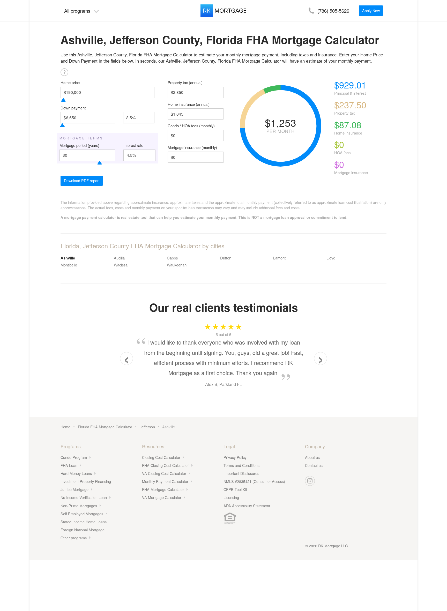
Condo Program (74, 457)
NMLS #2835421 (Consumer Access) (254, 481)
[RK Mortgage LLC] (223, 10)
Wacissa (121, 264)
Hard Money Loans (76, 473)
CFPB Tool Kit (235, 489)
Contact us (314, 465)
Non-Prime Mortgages (79, 505)
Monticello (69, 264)
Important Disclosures (241, 473)
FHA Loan (69, 465)
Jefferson (147, 426)
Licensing (231, 497)
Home (65, 426)
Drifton (225, 257)
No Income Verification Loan (84, 497)
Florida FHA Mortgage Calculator (105, 426)
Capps (172, 257)
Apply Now (371, 10)
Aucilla (119, 257)
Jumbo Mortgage (74, 489)
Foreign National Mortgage (83, 529)
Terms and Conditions (241, 465)
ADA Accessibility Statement (247, 505)
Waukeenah (177, 264)
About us (312, 457)
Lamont (279, 257)
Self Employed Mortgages (82, 513)
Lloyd (330, 257)
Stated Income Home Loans (84, 521)
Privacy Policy (235, 457)
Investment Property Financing (86, 481)
